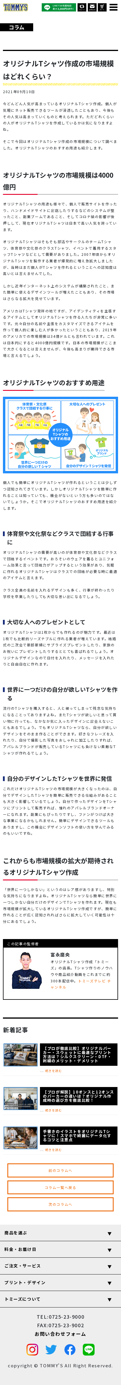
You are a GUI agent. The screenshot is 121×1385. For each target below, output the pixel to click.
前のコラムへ (60, 1170)
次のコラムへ (60, 1204)
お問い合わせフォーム (60, 1333)
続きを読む (53, 1070)
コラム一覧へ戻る (61, 1187)
